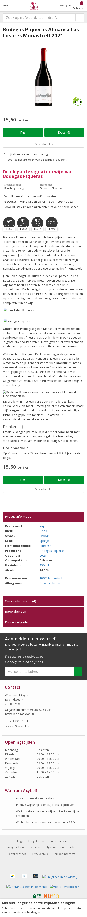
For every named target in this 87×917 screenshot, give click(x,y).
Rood (43, 531)
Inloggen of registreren (29, 841)
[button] (9, 223)
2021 (43, 555)
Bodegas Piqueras (52, 551)
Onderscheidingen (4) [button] (20, 601)
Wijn (43, 526)
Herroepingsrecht (64, 854)
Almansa (45, 546)
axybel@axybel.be (18, 726)
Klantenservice (58, 841)
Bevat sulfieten (50, 583)
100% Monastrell (51, 578)
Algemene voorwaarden (61, 847)
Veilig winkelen (16, 847)
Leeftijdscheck (17, 854)
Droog (44, 536)
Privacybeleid (39, 854)
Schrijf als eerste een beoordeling (26, 154)
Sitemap (35, 847)
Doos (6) (64, 132)
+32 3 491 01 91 (17, 721)
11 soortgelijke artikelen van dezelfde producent (35, 159)
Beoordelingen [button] (15, 611)
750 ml (44, 565)
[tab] (43, 517)
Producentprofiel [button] (17, 622)
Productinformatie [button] (18, 516)
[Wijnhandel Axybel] (34, 5)
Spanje (44, 541)
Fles (23, 132)
